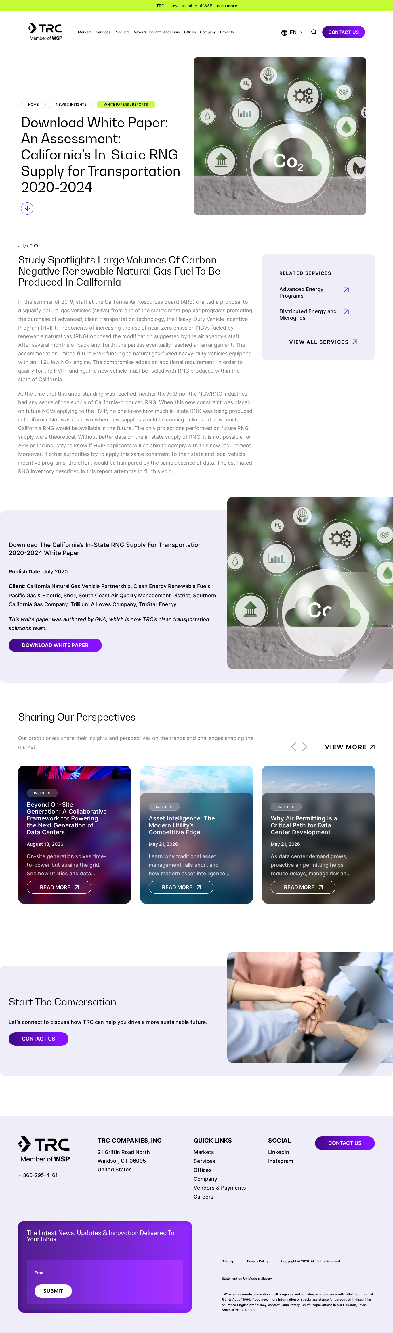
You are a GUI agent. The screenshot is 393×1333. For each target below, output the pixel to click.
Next (304, 746)
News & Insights (71, 104)
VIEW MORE (346, 747)
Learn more (226, 5)
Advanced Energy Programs (301, 292)
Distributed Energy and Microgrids (308, 314)
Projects (227, 32)
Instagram (280, 1161)
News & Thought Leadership (157, 32)
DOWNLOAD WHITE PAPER (55, 645)
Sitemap (228, 1261)
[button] (289, 32)
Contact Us (38, 1039)
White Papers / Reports (126, 104)
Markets (84, 32)
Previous (293, 746)
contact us (343, 32)
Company (208, 32)
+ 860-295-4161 (38, 1175)
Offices (190, 32)
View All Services (319, 342)
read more (55, 887)
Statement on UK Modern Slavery (247, 1278)
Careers (203, 1197)
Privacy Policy (257, 1261)
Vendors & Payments (220, 1188)
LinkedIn (278, 1152)
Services (103, 32)
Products (122, 32)
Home (33, 104)
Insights (42, 793)
